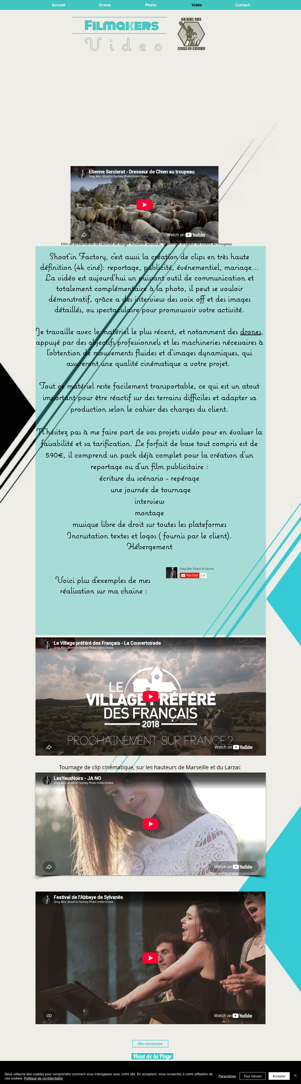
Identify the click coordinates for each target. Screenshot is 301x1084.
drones (250, 331)
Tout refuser (253, 1076)
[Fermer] (295, 1076)
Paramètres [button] (227, 1076)
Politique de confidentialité (43, 1078)
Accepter (279, 1076)
